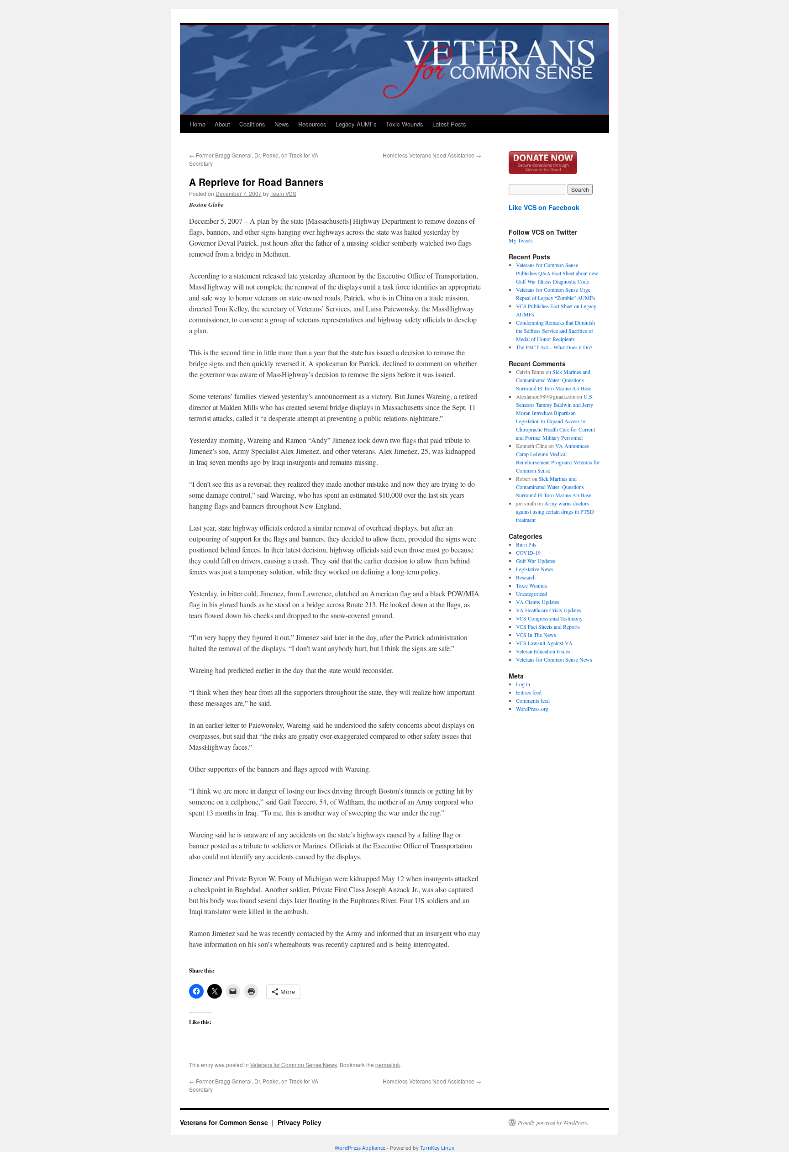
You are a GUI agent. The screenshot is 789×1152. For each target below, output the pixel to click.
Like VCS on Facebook (544, 207)
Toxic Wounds (404, 124)
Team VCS (283, 193)
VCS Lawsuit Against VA (544, 643)
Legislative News (534, 569)
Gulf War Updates (535, 560)
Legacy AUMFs (356, 124)
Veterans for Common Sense (225, 1122)
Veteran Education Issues (543, 651)
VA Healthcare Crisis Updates (548, 610)
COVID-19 (528, 552)
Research (526, 577)
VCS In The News (536, 634)
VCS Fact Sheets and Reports (548, 626)
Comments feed (533, 700)
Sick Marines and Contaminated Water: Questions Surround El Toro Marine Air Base (553, 380)
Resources (312, 124)
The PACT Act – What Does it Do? (554, 347)
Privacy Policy (299, 1122)
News (281, 124)
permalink (387, 1064)
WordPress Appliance (360, 1147)
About (222, 124)
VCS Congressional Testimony (549, 618)
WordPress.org (532, 708)
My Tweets (521, 240)
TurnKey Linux (437, 1147)
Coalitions (252, 124)
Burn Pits (526, 544)
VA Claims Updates (537, 601)
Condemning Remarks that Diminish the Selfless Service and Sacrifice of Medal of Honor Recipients (555, 330)
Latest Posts (449, 124)
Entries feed (529, 692)
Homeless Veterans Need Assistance (432, 155)
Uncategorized (531, 593)
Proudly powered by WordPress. (553, 1122)
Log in (523, 684)
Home (197, 124)
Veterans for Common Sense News (293, 1064)
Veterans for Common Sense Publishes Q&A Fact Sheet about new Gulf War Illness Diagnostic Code (557, 273)
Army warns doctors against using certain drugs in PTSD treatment (555, 511)
